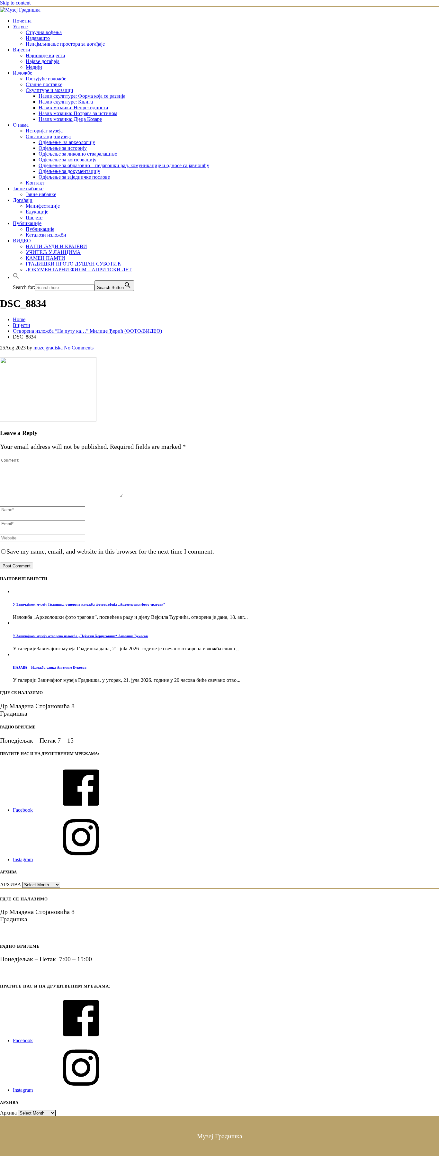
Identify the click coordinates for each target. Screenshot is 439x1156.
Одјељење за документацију (69, 171)
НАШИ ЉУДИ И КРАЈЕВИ (56, 246)
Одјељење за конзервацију (67, 159)
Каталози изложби (46, 235)
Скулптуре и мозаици (49, 90)
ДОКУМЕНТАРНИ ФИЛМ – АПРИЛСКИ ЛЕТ (79, 269)
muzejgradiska (48, 347)
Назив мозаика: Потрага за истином (78, 113)
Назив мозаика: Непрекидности (73, 107)
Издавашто (38, 38)
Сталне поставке (44, 84)
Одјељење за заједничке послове (74, 177)
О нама (21, 125)
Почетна (22, 20)
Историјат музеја (44, 130)
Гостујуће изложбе (46, 78)
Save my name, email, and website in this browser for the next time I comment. (110, 551)
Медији (34, 67)
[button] (16, 277)
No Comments (78, 347)
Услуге (20, 26)
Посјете (34, 217)
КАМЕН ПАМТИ (45, 258)
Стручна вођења (44, 32)
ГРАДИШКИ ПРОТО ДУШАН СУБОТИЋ (73, 263)
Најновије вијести (45, 55)
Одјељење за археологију (67, 142)
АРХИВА (10, 884)
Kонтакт (35, 182)
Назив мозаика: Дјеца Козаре (70, 119)
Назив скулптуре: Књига (66, 101)
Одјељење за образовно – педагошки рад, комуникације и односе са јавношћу (124, 165)
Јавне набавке (28, 188)
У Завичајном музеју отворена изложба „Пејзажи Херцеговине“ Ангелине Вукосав (80, 636)
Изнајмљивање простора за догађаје (65, 44)
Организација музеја (48, 136)
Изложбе (22, 73)
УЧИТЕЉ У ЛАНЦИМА (53, 252)
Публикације (27, 223)
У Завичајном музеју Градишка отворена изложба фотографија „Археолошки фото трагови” (89, 604)
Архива (8, 1112)
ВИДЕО (22, 240)
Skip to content (15, 2)
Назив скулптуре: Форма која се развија (82, 96)
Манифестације (43, 206)
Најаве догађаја (42, 61)
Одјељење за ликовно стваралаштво (78, 154)
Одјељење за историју (63, 148)
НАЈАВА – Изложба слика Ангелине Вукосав (49, 667)
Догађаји (22, 200)
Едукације (37, 211)
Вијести (21, 49)
